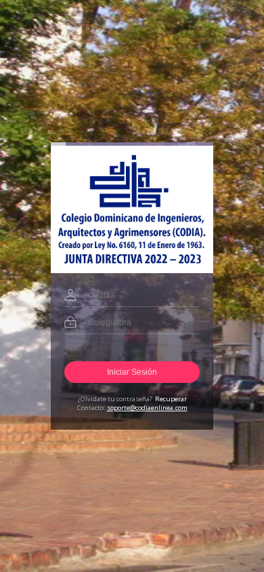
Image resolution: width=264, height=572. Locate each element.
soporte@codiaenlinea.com (147, 407)
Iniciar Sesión (132, 372)
